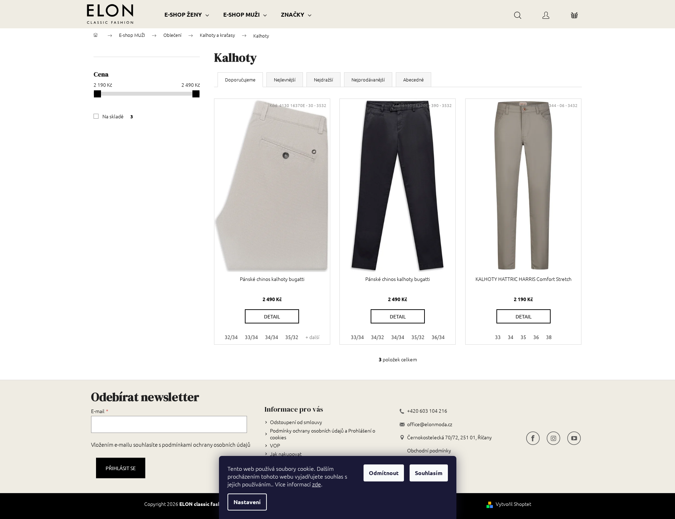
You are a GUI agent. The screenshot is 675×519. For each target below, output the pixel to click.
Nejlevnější (285, 79)
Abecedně (413, 79)
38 (549, 336)
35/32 (291, 336)
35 (523, 336)
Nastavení (247, 502)
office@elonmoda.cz (429, 424)
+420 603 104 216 (427, 410)
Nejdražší (323, 79)
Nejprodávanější (368, 79)
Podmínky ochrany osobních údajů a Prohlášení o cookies (322, 434)
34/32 (377, 336)
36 (536, 336)
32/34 (231, 336)
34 (510, 336)
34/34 (271, 336)
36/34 (438, 336)
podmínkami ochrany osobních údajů (206, 444)
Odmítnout (384, 472)
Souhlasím (429, 472)
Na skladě (117, 116)
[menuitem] (186, 14)
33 (498, 336)
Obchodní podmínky (429, 450)
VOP (275, 445)
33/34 (251, 336)
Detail (272, 316)
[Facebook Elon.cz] (533, 437)
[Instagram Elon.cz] (553, 437)
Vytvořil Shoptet (513, 504)
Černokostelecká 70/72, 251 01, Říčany (449, 437)
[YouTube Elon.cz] (574, 437)
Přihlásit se (121, 468)
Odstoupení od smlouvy (296, 421)
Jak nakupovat (286, 453)
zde (316, 484)
